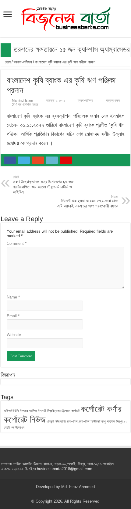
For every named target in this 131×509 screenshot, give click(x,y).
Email (13, 316)
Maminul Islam (22, 100)
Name (13, 297)
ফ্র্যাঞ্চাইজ (72, 421)
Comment (17, 243)
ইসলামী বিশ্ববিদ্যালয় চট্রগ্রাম (54, 411)
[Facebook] (53, 494)
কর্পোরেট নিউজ (24, 419)
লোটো (7, 427)
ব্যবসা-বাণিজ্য (23, 62)
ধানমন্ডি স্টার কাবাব (56, 421)
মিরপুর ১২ (121, 421)
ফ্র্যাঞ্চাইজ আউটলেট (89, 421)
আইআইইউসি (11, 411)
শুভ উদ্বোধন (17, 427)
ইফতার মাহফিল (28, 411)
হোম (7, 62)
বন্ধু (103, 421)
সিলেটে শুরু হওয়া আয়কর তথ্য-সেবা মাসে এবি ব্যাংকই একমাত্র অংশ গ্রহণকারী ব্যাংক (87, 201)
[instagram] (77, 494)
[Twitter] (59, 494)
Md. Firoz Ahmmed (78, 486)
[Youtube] (71, 494)
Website (14, 334)
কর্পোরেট (75, 411)
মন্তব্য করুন (113, 100)
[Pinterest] (65, 494)
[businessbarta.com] (65, 17)
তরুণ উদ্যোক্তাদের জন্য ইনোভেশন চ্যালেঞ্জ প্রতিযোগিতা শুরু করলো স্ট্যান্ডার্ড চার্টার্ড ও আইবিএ (43, 184)
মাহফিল (111, 421)
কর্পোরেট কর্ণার (101, 409)
